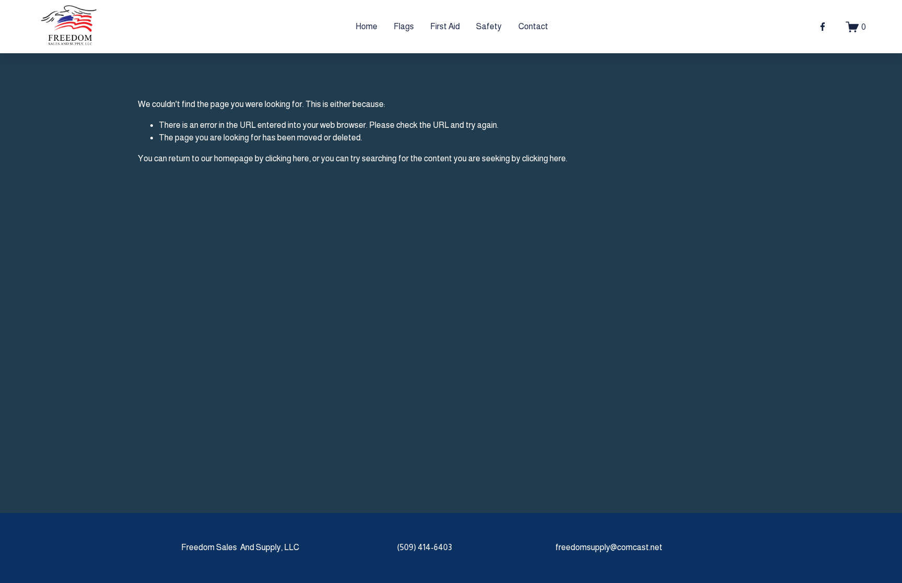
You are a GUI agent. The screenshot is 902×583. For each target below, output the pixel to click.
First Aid (445, 26)
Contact (533, 26)
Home (366, 26)
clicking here (287, 158)
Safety (489, 26)
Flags (404, 26)
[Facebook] (822, 26)
